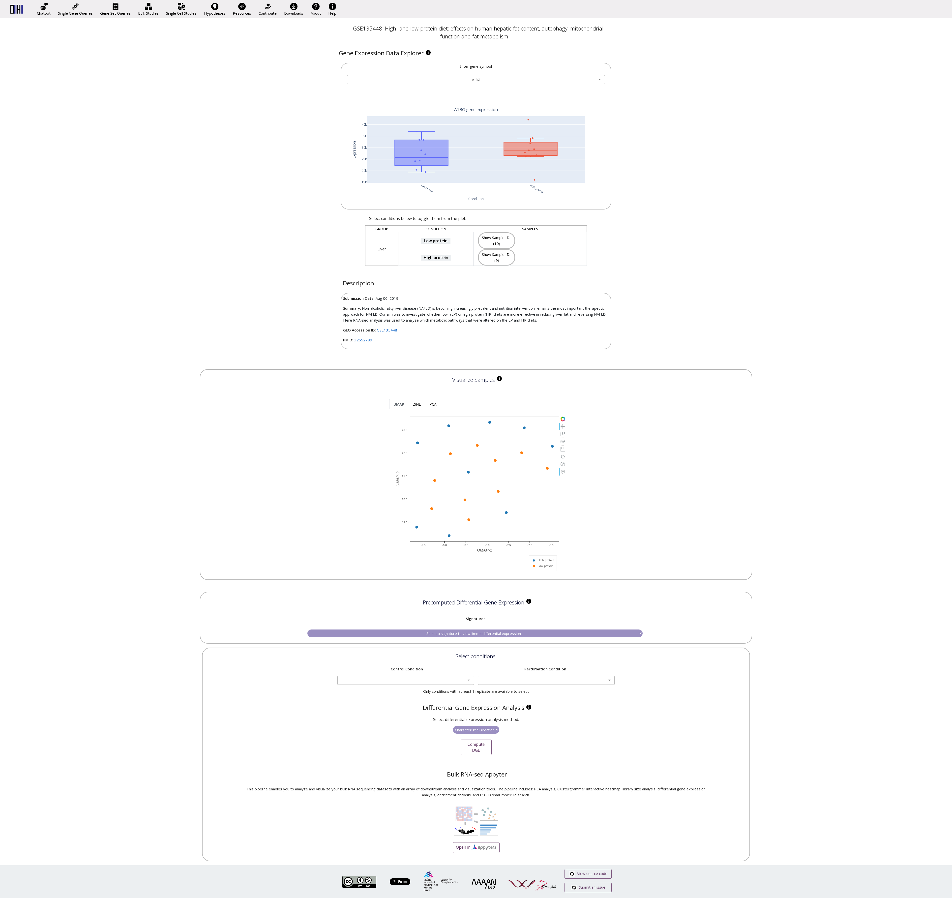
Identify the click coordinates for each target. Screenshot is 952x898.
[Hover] (562, 472)
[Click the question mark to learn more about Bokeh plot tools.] (562, 464)
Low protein (435, 240)
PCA (432, 404)
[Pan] (562, 426)
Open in (464, 847)
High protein (436, 257)
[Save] (562, 449)
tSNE (417, 404)
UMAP (398, 404)
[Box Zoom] (562, 434)
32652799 (363, 339)
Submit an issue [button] (591, 887)
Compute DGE (476, 747)
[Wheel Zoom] (562, 441)
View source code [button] (591, 873)
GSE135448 (387, 330)
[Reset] (562, 456)
